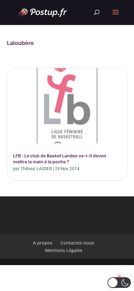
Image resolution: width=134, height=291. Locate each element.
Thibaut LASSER (36, 168)
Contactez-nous (77, 243)
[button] (119, 282)
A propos (42, 243)
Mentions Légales (63, 250)
